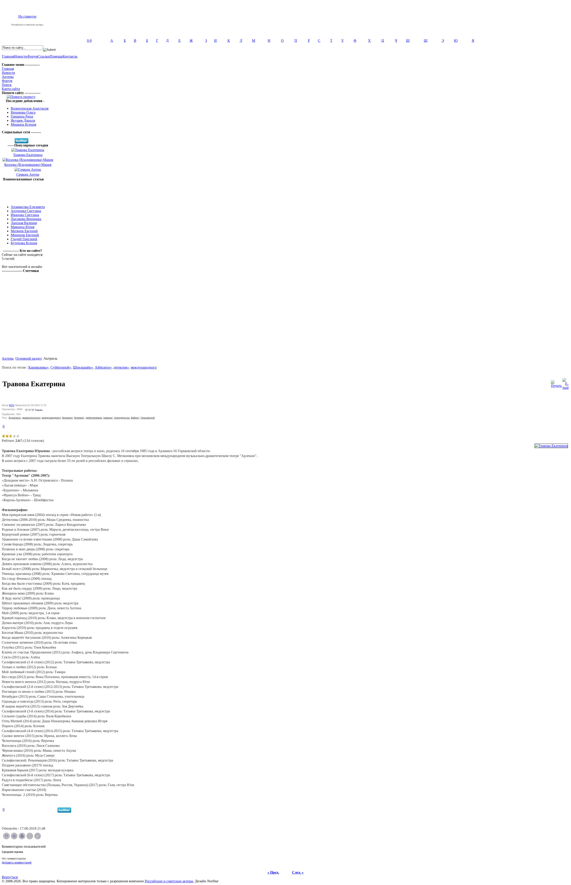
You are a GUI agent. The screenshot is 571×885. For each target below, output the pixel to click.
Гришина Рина (22, 116)
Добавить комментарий (16, 862)
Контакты (69, 56)
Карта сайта (11, 89)
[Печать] (556, 383)
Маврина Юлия (22, 227)
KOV (11, 405)
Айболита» (103, 367)
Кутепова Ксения (24, 243)
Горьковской (148, 417)
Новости (20, 56)
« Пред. (273, 872)
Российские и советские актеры (169, 881)
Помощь (56, 56)
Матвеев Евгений (24, 231)
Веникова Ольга (23, 112)
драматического (31, 417)
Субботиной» (60, 367)
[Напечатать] (22, 838)
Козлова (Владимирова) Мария (27, 165)
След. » (298, 872)
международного (144, 367)
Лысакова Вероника (26, 219)
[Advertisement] (23, 191)
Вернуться (10, 877)
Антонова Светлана (26, 211)
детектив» (121, 367)
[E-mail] (566, 383)
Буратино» (15, 417)
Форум (32, 56)
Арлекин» (67, 417)
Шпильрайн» (83, 367)
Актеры (8, 77)
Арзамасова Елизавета (28, 207)
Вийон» (135, 417)
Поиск (7, 85)
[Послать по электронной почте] (30, 838)
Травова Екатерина (27, 155)
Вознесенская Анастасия (29, 108)
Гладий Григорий (24, 239)
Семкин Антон (27, 174)
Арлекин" (79, 417)
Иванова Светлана (25, 215)
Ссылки (44, 56)
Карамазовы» (38, 367)
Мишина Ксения (23, 124)
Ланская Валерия (24, 223)
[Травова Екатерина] (551, 446)
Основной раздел (28, 358)
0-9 (89, 40)
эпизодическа (122, 417)
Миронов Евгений (25, 235)
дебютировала (94, 417)
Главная (8, 56)
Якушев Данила (23, 120)
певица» (108, 417)
